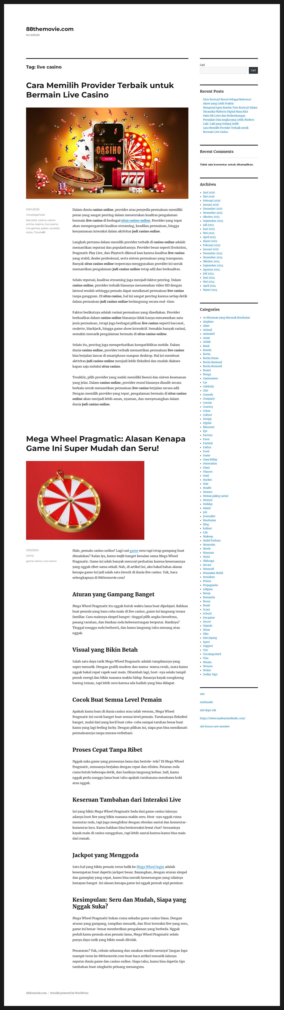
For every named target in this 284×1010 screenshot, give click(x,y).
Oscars (207, 565)
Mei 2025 (208, 233)
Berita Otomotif (212, 366)
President (209, 577)
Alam (206, 325)
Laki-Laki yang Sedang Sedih (221, 123)
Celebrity (208, 386)
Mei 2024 (208, 281)
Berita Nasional (212, 362)
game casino (34, 561)
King (206, 524)
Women (208, 666)
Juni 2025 (209, 229)
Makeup (208, 536)
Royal (206, 605)
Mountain (209, 544)
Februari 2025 (211, 245)
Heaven (207, 492)
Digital (207, 423)
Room (206, 601)
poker (44, 228)
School (207, 613)
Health (207, 488)
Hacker (207, 479)
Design (207, 419)
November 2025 (213, 212)
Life (205, 532)
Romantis (209, 597)
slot (202, 694)
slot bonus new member (215, 726)
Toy (205, 650)
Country (208, 406)
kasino (39, 224)
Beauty (207, 350)
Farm (206, 439)
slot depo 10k (208, 710)
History (207, 500)
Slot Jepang (210, 638)
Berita (206, 354)
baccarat (31, 220)
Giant (206, 467)
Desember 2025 (212, 208)
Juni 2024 (209, 277)
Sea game (209, 617)
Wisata (207, 662)
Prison (207, 581)
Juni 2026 (209, 192)
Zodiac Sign (210, 674)
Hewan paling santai (215, 496)
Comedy (208, 394)
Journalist (209, 516)
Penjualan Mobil (213, 573)
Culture (207, 415)
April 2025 (209, 237)
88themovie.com (50, 29)
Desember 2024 (212, 253)
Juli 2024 (208, 273)
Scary (206, 609)
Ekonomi (208, 427)
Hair (205, 484)
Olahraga (208, 561)
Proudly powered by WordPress (69, 993)
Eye (205, 431)
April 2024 (209, 285)
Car (205, 382)
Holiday (208, 504)
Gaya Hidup (210, 459)
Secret (207, 621)
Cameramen (210, 378)
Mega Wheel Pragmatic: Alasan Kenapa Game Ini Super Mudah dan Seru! (106, 443)
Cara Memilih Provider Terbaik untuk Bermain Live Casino (100, 89)
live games (33, 228)
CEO (205, 390)
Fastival (208, 443)
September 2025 (213, 221)
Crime (206, 411)
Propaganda (210, 585)
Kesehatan (209, 520)
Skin (206, 633)
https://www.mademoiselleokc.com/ (222, 718)
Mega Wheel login (150, 867)
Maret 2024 (210, 289)
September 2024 (213, 265)
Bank (206, 346)
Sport (206, 642)
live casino (51, 224)
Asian (206, 338)
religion (208, 589)
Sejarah (207, 625)
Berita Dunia (210, 358)
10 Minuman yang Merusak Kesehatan (226, 317)
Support (208, 646)
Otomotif (208, 569)
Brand (207, 370)
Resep (206, 593)
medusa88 (206, 702)
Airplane (208, 321)
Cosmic (207, 402)
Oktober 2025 (211, 217)
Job (205, 512)
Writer (207, 670)
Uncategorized (35, 214)
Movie (207, 548)
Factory (207, 435)
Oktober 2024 (211, 261)
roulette (54, 228)
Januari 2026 (211, 204)
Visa (205, 658)
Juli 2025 (208, 225)
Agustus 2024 (211, 269)
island (207, 508)
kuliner (207, 528)
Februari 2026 (211, 200)
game (134, 550)
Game (30, 555)
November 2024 (213, 257)
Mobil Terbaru (212, 540)
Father (207, 447)
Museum (208, 552)
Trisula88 (39, 232)
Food (206, 451)
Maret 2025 (210, 241)
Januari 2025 (211, 249)
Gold (206, 475)
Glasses (208, 471)
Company (209, 398)
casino (42, 220)
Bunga (207, 374)
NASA (206, 556)
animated (209, 334)
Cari (202, 65)
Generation (210, 463)
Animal (207, 329)
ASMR (207, 342)
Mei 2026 (209, 196)
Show (206, 629)
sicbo (29, 232)
